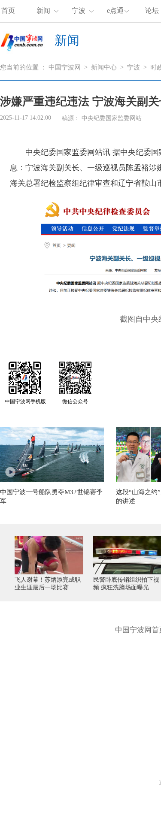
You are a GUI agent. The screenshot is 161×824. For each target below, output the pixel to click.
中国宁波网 (65, 67)
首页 (8, 10)
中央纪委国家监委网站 (112, 118)
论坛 (152, 10)
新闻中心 (104, 67)
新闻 (43, 10)
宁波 (78, 10)
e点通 (115, 10)
